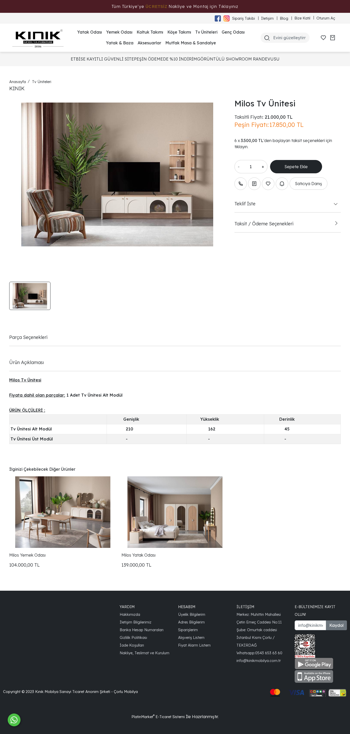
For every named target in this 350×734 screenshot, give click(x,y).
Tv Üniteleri (206, 32)
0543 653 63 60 (268, 652)
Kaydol (336, 625)
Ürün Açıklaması (26, 362)
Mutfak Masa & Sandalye (190, 42)
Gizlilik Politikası (133, 637)
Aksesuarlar (149, 42)
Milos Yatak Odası (138, 555)
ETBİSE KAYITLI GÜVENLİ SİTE (102, 59)
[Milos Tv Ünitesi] (117, 174)
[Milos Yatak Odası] (175, 512)
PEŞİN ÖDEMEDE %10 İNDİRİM (165, 59)
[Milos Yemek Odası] (62, 512)
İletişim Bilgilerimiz (135, 622)
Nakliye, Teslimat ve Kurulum (144, 652)
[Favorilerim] (323, 38)
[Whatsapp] (14, 719)
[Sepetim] (332, 37)
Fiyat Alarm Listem (194, 645)
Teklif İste (244, 203)
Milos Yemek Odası (27, 555)
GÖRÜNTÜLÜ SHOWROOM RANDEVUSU (238, 59)
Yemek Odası (119, 32)
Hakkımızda (130, 614)
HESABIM (186, 606)
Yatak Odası (89, 32)
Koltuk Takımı (150, 32)
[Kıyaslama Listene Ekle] (254, 183)
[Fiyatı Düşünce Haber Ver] (282, 183)
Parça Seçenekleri (28, 337)
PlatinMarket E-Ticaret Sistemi (158, 716)
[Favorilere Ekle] (268, 183)
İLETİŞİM (245, 606)
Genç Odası (233, 32)
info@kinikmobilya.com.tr (258, 660)
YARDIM (127, 606)
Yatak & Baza (119, 42)
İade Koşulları (132, 645)
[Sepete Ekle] (296, 166)
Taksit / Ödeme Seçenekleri (263, 223)
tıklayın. (241, 146)
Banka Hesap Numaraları (141, 629)
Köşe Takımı (179, 32)
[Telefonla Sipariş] (240, 183)
